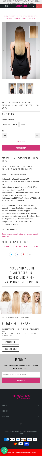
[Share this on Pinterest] (23, 254)
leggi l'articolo (11, 349)
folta (23, 124)
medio (15, 124)
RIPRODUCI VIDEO (11, 342)
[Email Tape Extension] (21, 425)
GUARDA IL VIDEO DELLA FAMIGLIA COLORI (21, 247)
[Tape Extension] (21, 6)
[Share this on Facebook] (17, 254)
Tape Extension (14, 431)
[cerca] (34, 6)
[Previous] (4, 50)
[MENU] (1, 6)
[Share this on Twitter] (11, 254)
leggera (6, 124)
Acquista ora (21, 148)
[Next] (38, 50)
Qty (3, 131)
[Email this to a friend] (29, 254)
